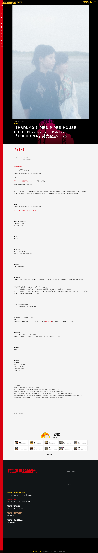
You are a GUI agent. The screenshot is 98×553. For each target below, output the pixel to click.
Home (68, 471)
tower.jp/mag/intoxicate (70, 484)
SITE (29, 502)
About (73, 471)
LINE (31, 416)
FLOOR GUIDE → (50, 454)
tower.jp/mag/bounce (41, 484)
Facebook (18, 416)
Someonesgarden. (51, 535)
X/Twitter (25, 416)
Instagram (16, 495)
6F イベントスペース (20, 121)
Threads (30, 495)
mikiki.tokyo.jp (9, 484)
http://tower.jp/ (48, 321)
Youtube (23, 495)
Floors (56, 434)
